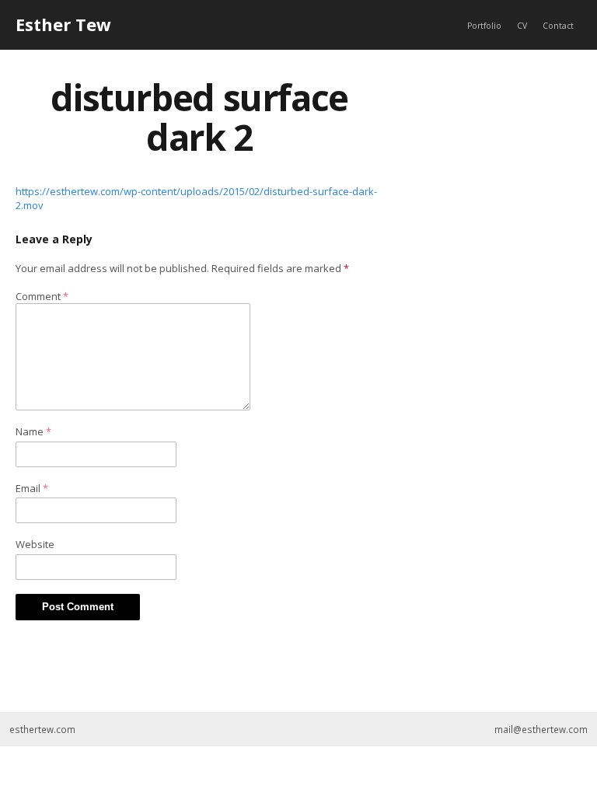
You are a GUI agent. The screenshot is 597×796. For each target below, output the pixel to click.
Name (33, 431)
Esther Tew (63, 24)
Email (32, 488)
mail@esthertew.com (541, 729)
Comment (42, 296)
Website (35, 544)
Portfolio (484, 25)
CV (522, 25)
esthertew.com (42, 729)
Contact (558, 25)
